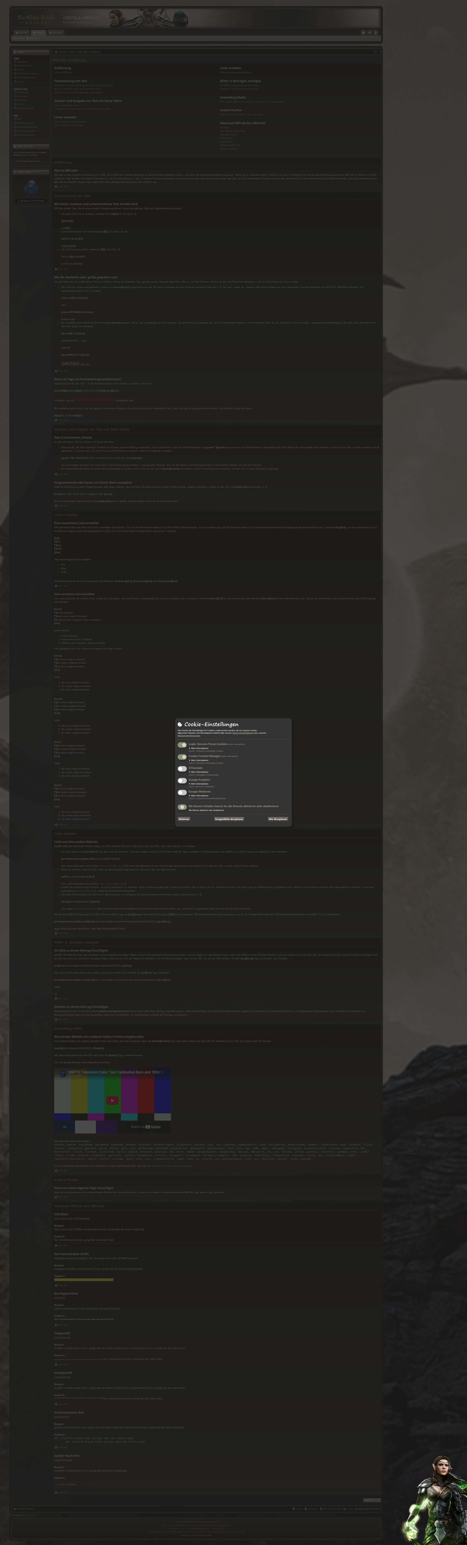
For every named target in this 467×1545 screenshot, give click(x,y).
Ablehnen (184, 819)
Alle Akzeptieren (278, 819)
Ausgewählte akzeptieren (229, 819)
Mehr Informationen (198, 748)
